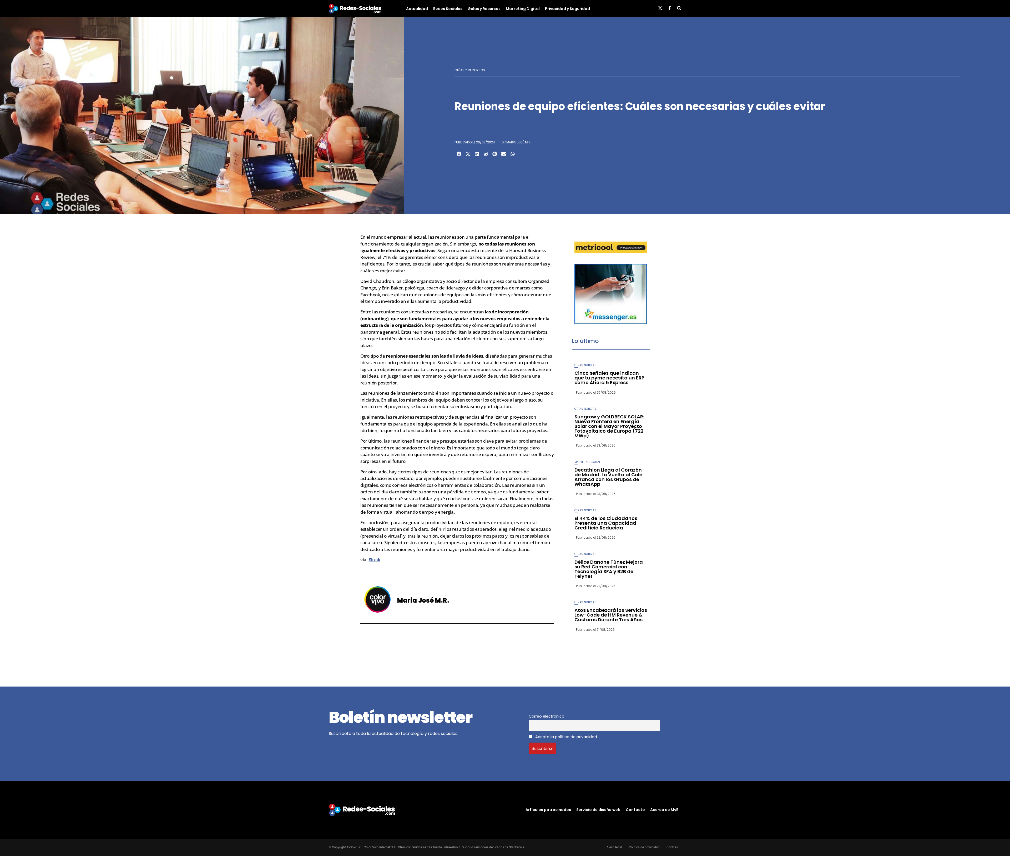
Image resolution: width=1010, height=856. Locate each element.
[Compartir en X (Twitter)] (467, 153)
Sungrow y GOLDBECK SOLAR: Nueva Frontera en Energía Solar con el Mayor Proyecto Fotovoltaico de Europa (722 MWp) (609, 426)
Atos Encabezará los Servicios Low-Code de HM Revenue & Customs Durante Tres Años (610, 615)
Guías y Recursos (484, 8)
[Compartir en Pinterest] (494, 153)
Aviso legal (614, 847)
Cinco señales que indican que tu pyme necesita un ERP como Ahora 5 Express (609, 378)
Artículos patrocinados (548, 809)
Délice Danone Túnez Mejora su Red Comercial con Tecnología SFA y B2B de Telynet (608, 569)
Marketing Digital (523, 8)
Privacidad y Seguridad (567, 8)
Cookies (672, 847)
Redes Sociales (447, 8)
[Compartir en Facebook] (458, 153)
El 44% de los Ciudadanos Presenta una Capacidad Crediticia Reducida (605, 523)
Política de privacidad (644, 847)
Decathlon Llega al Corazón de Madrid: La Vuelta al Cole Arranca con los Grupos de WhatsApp (608, 477)
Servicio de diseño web (598, 809)
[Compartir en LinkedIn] (476, 153)
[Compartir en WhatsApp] (512, 153)
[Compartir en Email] (503, 153)
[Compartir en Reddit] (485, 153)
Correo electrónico (546, 716)
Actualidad (417, 8)
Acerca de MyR (664, 809)
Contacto (635, 809)
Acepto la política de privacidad (565, 736)
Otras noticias (585, 365)
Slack (375, 560)
